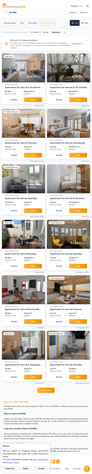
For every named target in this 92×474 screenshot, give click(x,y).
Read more (10, 468)
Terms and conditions (51, 468)
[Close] (86, 40)
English (75, 6)
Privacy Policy (13, 462)
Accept (41, 468)
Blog (67, 468)
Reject (25, 468)
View (33, 99)
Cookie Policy (43, 459)
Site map (76, 468)
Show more (46, 390)
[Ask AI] (87, 469)
